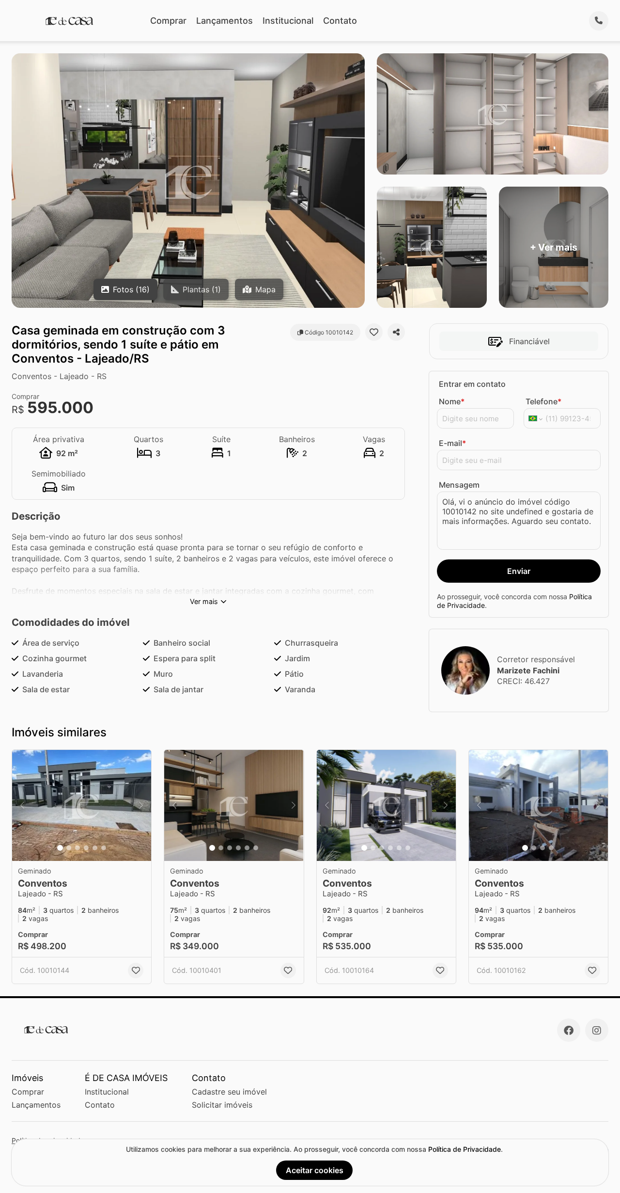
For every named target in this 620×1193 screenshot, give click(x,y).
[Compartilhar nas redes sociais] (396, 332)
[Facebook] (568, 1030)
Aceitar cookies (314, 1170)
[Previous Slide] (22, 805)
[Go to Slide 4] (86, 847)
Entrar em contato (472, 384)
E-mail (452, 443)
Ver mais (204, 601)
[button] (81, 805)
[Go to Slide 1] (60, 848)
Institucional (288, 21)
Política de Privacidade (464, 1149)
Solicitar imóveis (222, 1105)
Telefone (543, 401)
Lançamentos (224, 21)
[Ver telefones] (598, 21)
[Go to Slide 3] (77, 847)
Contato (340, 21)
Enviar (518, 571)
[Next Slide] (141, 805)
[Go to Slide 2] (68, 847)
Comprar (168, 21)
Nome (452, 401)
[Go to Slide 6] (103, 847)
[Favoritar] (374, 332)
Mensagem (459, 485)
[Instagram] (596, 1030)
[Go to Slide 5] (95, 847)
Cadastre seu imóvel (229, 1092)
